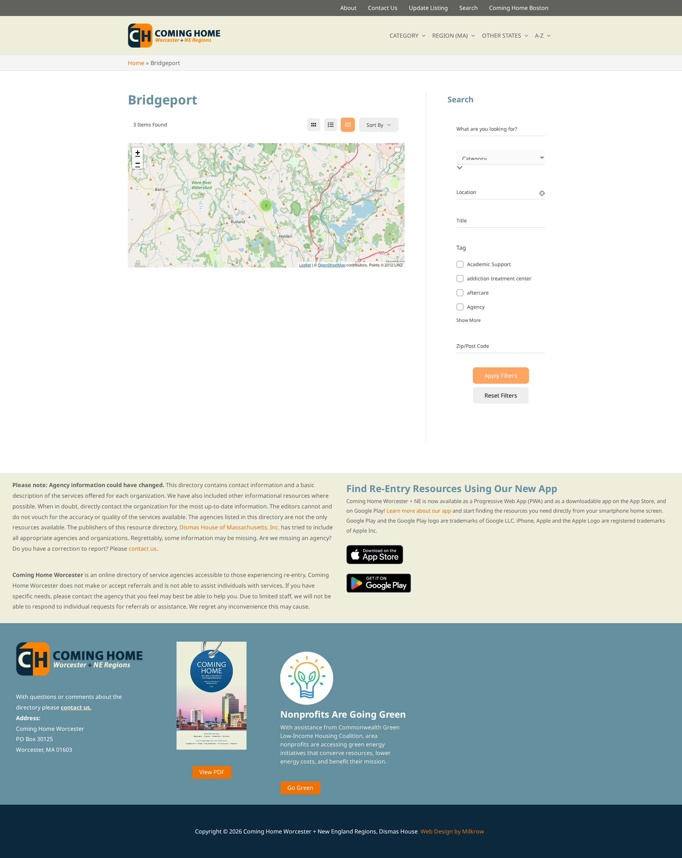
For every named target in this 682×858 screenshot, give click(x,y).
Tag (461, 248)
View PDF (211, 772)
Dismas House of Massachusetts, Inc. (229, 527)
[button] (422, 36)
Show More (468, 320)
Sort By (375, 125)
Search (468, 8)
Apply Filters (501, 375)
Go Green (300, 788)
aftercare (478, 292)
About (348, 8)
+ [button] (137, 152)
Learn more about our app (418, 510)
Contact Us (382, 8)
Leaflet (305, 265)
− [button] (137, 163)
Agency (476, 306)
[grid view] (314, 125)
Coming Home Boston (518, 8)
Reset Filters (501, 395)
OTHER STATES (501, 35)
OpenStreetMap (331, 265)
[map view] (348, 125)
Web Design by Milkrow (452, 831)
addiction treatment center (499, 278)
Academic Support (489, 264)
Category (467, 160)
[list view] (331, 125)
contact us (143, 548)
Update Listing (428, 8)
